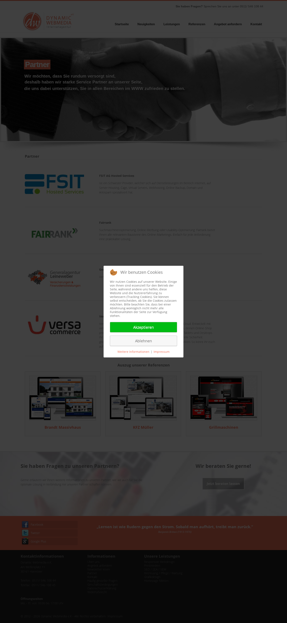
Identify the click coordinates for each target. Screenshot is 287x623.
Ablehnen (143, 340)
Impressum (162, 352)
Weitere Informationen (133, 352)
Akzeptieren (143, 327)
